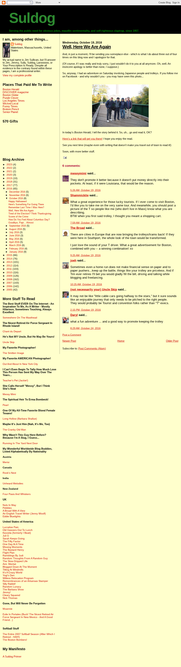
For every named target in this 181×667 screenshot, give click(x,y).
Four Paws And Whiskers (17, 494)
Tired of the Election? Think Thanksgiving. (30, 213)
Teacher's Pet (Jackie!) (15, 380)
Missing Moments (12, 547)
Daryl (74, 315)
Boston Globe (10, 95)
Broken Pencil (11, 109)
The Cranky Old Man (14, 429)
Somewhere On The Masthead (20, 317)
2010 (10, 272)
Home (120, 340)
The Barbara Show (13, 589)
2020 (10, 174)
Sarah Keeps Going (14, 538)
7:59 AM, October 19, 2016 (85, 222)
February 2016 (17, 248)
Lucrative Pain (11, 527)
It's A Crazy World (12, 572)
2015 (10, 255)
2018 (10, 181)
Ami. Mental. (10, 564)
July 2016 (14, 232)
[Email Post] (64, 157)
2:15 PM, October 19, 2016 (85, 310)
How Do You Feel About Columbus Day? (29, 219)
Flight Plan (8, 552)
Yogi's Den (8, 575)
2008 (10, 279)
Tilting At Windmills (13, 569)
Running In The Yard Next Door (20, 443)
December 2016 (17, 191)
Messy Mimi (9, 394)
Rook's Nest (9, 472)
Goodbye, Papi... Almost (21, 222)
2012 (10, 265)
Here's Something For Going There (26, 204)
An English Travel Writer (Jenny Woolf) (24, 513)
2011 (10, 268)
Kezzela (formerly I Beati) (17, 532)
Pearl (5, 405)
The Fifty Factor (12, 541)
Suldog (32, 18)
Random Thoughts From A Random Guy (25, 558)
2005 (10, 289)
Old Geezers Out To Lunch (18, 530)
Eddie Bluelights (12, 516)
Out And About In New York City (20, 364)
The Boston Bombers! (15, 639)
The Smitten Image (13, 353)
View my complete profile (17, 75)
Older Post (172, 340)
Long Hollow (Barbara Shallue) (20, 418)
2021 (10, 171)
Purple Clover (10, 97)
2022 (10, 167)
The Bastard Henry (13, 549)
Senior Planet (10, 112)
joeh (73, 260)
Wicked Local (10, 103)
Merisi (6, 462)
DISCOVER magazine (16, 92)
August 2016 (16, 229)
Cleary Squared (11, 595)
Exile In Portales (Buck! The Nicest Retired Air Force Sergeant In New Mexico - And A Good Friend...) (28, 617)
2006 (10, 286)
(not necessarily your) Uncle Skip (93, 289)
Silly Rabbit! (9, 583)
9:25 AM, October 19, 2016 (85, 255)
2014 (10, 258)
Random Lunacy (12, 586)
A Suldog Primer (12, 656)
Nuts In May (9, 505)
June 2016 (15, 235)
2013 (10, 262)
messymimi (78, 173)
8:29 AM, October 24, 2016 (85, 328)
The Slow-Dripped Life (15, 561)
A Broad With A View (14, 510)
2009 (10, 275)
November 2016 (17, 195)
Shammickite (79, 195)
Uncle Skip (8, 342)
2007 (10, 282)
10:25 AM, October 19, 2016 (86, 284)
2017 (10, 185)
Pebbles (7, 507)
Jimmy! (7, 592)
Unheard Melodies (13, 483)
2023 (10, 164)
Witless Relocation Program (18, 578)
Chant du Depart (12, 331)
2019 (10, 178)
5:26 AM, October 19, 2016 (85, 190)
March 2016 (15, 245)
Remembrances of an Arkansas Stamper (25, 581)
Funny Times (10, 106)
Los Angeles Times (14, 100)
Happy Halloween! (17, 201)
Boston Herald (11, 89)
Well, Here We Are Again (86, 46)
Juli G (6, 535)
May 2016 (14, 239)
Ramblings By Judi (13, 555)
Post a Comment (71, 335)
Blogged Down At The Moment (20, 566)
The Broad (77, 228)
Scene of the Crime (18, 216)
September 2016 (18, 225)
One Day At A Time (13, 544)
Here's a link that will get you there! (82, 138)
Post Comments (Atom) (92, 348)
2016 (10, 188)
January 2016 (16, 251)
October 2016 (16, 198)
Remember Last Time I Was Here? (26, 207)
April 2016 (14, 242)
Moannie (7, 608)
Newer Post (69, 340)
